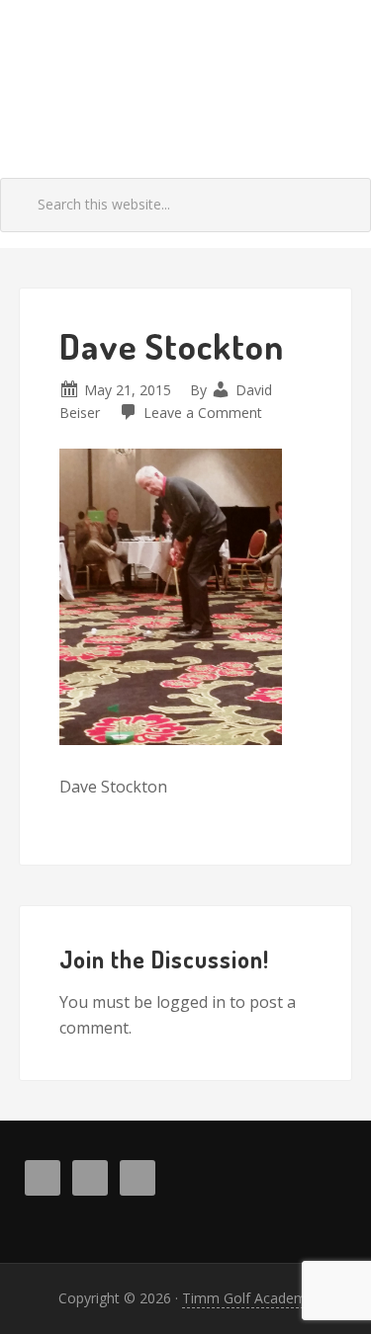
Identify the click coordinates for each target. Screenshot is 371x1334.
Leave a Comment (202, 412)
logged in (191, 1002)
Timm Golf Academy (185, 81)
